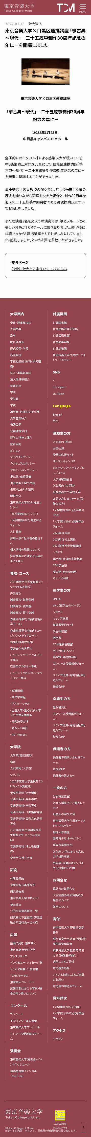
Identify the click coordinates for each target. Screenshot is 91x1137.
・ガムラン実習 (19, 728)
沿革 (13, 335)
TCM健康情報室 (63, 644)
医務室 (57, 638)
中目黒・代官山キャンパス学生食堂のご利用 (68, 865)
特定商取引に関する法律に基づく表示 (26, 558)
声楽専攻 (15, 593)
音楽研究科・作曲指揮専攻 (26, 812)
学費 (13, 405)
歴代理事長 (17, 342)
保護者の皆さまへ (64, 775)
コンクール (16, 1014)
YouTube (58, 394)
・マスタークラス (19, 704)
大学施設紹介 (18, 418)
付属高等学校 (61, 342)
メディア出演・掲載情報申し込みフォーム (69, 677)
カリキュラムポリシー (22, 463)
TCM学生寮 (60, 565)
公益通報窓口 (18, 431)
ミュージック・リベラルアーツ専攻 (26, 657)
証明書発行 (60, 707)
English (57, 414)
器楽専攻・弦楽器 (22, 606)
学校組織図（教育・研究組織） (25, 363)
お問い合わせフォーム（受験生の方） (68, 500)
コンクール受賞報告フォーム (25, 1036)
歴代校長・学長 (19, 348)
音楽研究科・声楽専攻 (23, 805)
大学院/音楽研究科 (21, 755)
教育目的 (15, 444)
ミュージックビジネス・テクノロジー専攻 (26, 675)
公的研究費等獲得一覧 (24, 911)
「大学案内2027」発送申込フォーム (25, 522)
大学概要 (15, 329)
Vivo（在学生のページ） (67, 605)
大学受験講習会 (62, 479)
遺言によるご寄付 (63, 961)
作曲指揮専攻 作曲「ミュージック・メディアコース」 (26, 632)
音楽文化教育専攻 (21, 648)
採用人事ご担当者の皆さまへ (26, 540)
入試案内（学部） (63, 442)
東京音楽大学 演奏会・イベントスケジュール (26, 1061)
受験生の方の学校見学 (67, 492)
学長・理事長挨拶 (20, 323)
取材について (61, 906)
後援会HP (59, 686)
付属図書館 (17, 878)
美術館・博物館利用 (65, 572)
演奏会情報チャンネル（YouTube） (23, 1073)
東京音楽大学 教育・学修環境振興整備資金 (69, 941)
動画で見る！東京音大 (23, 943)
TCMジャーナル (19, 975)
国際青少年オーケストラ (67, 838)
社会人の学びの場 (64, 814)
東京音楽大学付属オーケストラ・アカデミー (69, 357)
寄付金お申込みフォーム (67, 986)
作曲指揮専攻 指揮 (21, 642)
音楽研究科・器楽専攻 (23, 799)
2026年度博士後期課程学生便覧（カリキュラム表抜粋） (25, 835)
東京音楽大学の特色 (22, 483)
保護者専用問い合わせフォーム (69, 759)
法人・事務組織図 (20, 373)
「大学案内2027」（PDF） (24, 514)
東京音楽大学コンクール (25, 1027)
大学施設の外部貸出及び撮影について (68, 897)
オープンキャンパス (64, 461)
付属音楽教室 (61, 335)
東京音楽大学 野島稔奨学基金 (68, 929)
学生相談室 (60, 631)
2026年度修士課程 (64, 539)
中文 (55, 421)
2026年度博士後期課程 (67, 546)
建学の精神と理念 (21, 437)
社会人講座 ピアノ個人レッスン (69, 805)
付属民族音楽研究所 (22, 885)
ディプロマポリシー (21, 457)
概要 (13, 762)
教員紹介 (15, 386)
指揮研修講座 (61, 832)
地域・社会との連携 (22, 489)
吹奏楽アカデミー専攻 (23, 666)
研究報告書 (17, 891)
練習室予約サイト (63, 625)
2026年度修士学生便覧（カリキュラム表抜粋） (26, 783)
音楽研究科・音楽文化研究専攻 (26, 820)
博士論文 (15, 904)
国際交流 (15, 496)
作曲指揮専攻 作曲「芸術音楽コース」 (26, 621)
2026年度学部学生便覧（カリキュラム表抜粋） (26, 584)
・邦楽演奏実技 (19, 721)
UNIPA (57, 599)
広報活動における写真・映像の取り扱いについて (26, 990)
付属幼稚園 (60, 348)
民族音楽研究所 (62, 845)
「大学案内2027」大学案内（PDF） (68, 512)
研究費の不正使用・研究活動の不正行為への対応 (26, 919)
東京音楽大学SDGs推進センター (26, 504)
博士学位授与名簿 (21, 858)
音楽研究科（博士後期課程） (24, 848)
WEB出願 (58, 448)
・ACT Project (18, 734)
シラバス (15, 775)
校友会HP (59, 736)
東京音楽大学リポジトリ (24, 898)
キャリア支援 (60, 578)
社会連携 (35, 23)
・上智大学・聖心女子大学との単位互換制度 (25, 712)
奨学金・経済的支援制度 (24, 412)
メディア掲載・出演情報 (24, 969)
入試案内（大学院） (21, 768)
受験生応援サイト (63, 454)
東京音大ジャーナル (22, 982)
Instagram (59, 387)
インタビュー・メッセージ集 (27, 962)
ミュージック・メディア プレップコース (68, 470)
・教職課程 (16, 691)
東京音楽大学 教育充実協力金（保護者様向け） (68, 952)
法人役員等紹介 (20, 379)
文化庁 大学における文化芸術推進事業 (68, 853)
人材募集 (15, 531)
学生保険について (63, 651)
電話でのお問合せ (64, 888)
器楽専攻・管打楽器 (23, 613)
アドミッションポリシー (23, 470)
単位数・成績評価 (20, 476)
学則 (13, 392)
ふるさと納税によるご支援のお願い (68, 976)
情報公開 (15, 424)
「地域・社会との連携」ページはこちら (39, 268)
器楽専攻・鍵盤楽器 (23, 599)
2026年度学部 (61, 533)
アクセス (58, 1039)
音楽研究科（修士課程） (24, 793)
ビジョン (15, 450)
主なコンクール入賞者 (23, 1021)
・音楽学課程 (18, 697)
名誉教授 (15, 355)
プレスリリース (18, 956)
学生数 (14, 399)
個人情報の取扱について (25, 549)
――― (14, 684)
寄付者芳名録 (61, 968)
